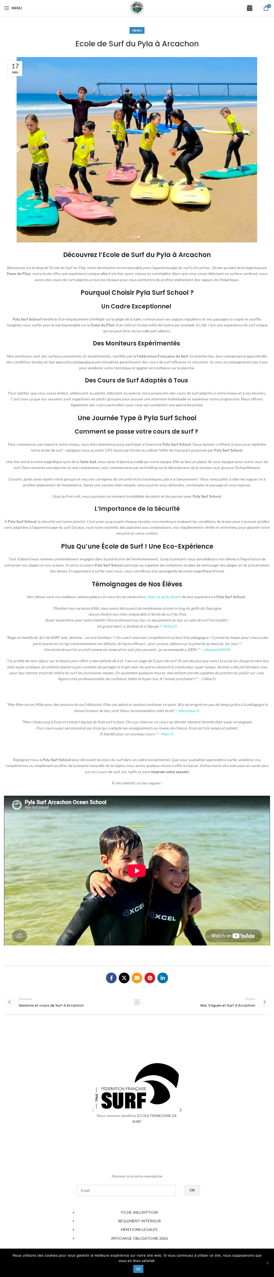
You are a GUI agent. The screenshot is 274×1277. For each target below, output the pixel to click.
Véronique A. (189, 710)
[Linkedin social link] (162, 978)
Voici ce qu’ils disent (164, 596)
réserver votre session (170, 771)
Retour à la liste (137, 1002)
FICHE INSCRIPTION (139, 1212)
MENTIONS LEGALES (139, 1229)
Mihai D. (170, 626)
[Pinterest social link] (149, 978)
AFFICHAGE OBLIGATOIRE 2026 (139, 1238)
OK (138, 1269)
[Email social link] (137, 978)
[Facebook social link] (111, 978)
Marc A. (168, 734)
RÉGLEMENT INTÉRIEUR (139, 1221)
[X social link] (124, 978)
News (137, 30)
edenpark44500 (217, 649)
